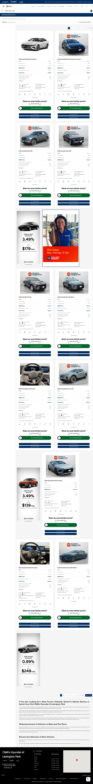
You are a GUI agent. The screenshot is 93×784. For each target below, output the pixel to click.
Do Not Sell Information (61, 778)
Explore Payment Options (35, 117)
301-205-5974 (38, 754)
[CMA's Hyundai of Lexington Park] (7, 6)
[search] (91, 6)
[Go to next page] (88, 28)
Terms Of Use (27, 778)
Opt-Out (51, 778)
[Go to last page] (90, 28)
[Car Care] (4, 760)
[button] (77, 760)
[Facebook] (2, 775)
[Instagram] (4, 775)
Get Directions (7, 767)
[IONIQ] (11, 760)
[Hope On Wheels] (17, 760)
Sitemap (35, 778)
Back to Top (88, 695)
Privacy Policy (18, 778)
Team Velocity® (40, 781)
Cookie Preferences (73, 778)
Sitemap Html (43, 778)
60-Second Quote (36, 114)
